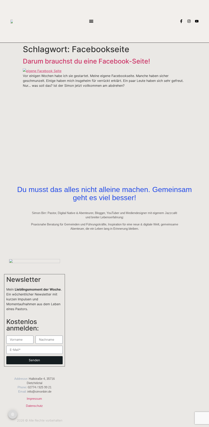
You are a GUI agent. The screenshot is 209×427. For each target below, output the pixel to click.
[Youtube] (197, 21)
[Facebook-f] (181, 21)
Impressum (34, 398)
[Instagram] (189, 21)
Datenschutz (34, 405)
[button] (91, 21)
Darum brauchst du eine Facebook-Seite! (86, 61)
